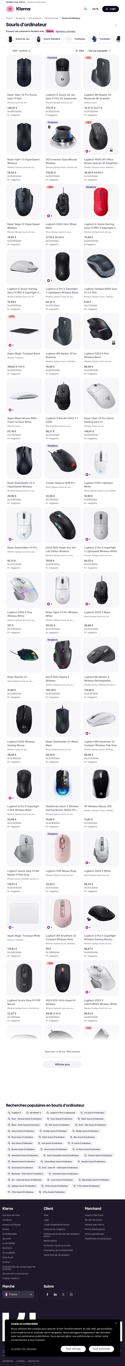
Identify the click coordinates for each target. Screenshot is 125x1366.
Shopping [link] (20, 18)
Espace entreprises (36, 2)
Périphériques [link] (52, 18)
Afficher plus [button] (62, 1064)
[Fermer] (115, 1323)
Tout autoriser (101, 1348)
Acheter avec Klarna (15, 2)
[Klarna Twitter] (63, 1294)
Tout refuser (73, 1348)
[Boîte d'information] (29, 51)
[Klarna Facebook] (47, 1294)
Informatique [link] (35, 18)
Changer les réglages (24, 1349)
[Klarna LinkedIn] (55, 1294)
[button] (95, 9)
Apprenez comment (65, 31)
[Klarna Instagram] (71, 1294)
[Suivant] (115, 39)
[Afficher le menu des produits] (116, 25)
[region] (62, 1338)
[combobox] (99, 50)
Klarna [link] (9, 18)
